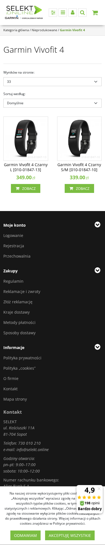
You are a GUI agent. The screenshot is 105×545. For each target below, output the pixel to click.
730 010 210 (29, 443)
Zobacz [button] (29, 188)
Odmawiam (25, 535)
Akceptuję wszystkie (70, 535)
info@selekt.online (33, 449)
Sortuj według (14, 93)
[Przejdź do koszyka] (95, 12)
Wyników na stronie (18, 72)
